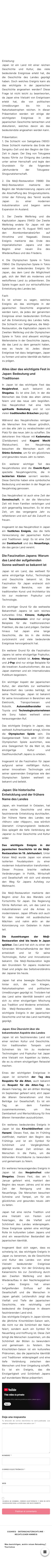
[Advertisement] (26, 29)
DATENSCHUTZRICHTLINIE (30, 1531)
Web (4, 1483)
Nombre (7, 1455)
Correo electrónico (13, 1469)
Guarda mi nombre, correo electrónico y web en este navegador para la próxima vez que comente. (26, 1502)
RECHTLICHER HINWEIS (26, 1534)
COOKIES (12, 1531)
